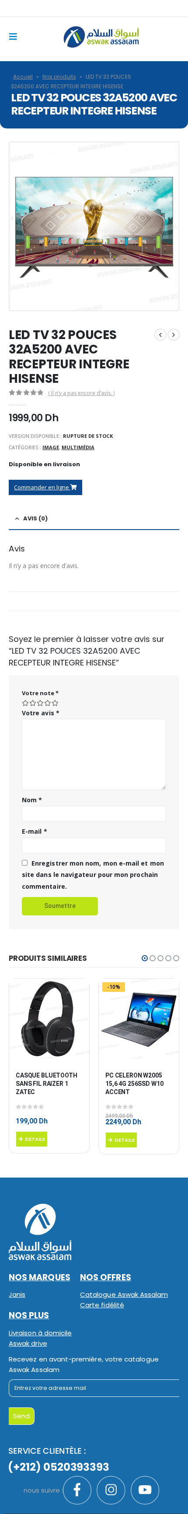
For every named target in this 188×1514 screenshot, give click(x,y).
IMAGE (50, 447)
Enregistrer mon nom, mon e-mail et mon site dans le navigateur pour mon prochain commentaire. (93, 874)
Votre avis (40, 713)
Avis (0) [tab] (35, 518)
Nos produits (59, 76)
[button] (145, 958)
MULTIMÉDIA (78, 447)
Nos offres (105, 1277)
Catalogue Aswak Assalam (124, 1294)
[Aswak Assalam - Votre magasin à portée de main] (101, 37)
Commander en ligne (42, 487)
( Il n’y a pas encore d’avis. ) (81, 393)
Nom (32, 800)
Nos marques (39, 1277)
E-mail (34, 831)
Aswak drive (28, 1343)
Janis (17, 1294)
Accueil (23, 76)
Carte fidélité (102, 1305)
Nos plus (29, 1315)
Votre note (40, 693)
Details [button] (35, 1139)
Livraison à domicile (40, 1332)
